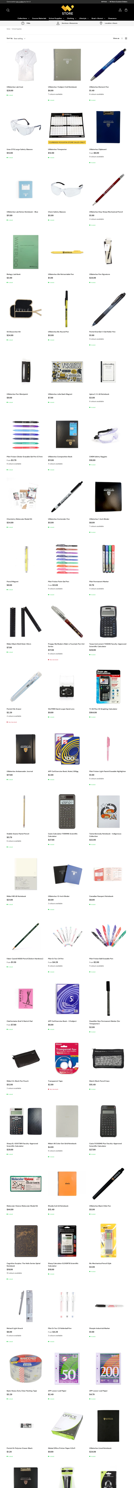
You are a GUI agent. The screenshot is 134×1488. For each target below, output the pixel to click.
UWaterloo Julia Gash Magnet (60, 394)
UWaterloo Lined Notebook (100, 1448)
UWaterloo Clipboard (97, 149)
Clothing (70, 18)
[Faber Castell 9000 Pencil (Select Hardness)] (26, 936)
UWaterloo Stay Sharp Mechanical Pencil (106, 212)
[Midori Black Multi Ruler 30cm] (26, 622)
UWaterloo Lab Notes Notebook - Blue (22, 212)
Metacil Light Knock (15, 1328)
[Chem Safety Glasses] (67, 190)
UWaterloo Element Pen (99, 87)
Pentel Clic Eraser (14, 709)
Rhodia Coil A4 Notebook (58, 1206)
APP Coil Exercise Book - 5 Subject (62, 1021)
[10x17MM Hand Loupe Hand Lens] (67, 687)
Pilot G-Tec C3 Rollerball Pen (60, 1328)
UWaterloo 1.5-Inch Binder (59, 896)
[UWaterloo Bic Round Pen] (67, 309)
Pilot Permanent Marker (99, 581)
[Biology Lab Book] (26, 252)
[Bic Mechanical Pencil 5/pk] (108, 1241)
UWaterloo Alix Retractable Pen (61, 274)
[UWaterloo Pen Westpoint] (26, 372)
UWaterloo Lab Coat (15, 87)
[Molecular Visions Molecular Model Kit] (26, 1184)
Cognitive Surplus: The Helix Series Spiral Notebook (23, 1264)
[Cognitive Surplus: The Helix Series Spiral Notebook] (26, 1241)
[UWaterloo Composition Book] (67, 434)
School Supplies (55, 18)
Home (8, 29)
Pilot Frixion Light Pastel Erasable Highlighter (107, 771)
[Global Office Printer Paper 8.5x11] (67, 1426)
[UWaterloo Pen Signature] (108, 252)
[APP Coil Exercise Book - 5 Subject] (67, 999)
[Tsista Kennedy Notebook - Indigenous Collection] (108, 812)
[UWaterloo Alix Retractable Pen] (67, 252)
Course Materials (39, 18)
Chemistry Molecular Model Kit (19, 519)
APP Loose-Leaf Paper (57, 1391)
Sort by (10, 38)
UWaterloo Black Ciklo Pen (100, 1206)
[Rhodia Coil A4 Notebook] (67, 1184)
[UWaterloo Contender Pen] (67, 497)
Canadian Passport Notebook (101, 896)
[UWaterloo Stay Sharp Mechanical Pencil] (108, 190)
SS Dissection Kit (14, 332)
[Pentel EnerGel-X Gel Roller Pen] (108, 309)
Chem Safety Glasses (57, 212)
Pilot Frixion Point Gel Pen (58, 581)
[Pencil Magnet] (26, 559)
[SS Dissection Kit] (26, 309)
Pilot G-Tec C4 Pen (56, 959)
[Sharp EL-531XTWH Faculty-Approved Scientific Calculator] (26, 1121)
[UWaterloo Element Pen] (108, 65)
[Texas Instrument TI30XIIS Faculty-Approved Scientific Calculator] (108, 622)
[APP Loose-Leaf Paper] (67, 1368)
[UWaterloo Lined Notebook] (108, 1426)
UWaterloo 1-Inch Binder (99, 519)
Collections (22, 18)
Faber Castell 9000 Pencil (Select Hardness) (25, 959)
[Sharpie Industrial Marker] (108, 1306)
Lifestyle (82, 18)
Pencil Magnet (12, 581)
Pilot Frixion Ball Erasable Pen (101, 959)
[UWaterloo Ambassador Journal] (26, 749)
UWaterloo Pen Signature (99, 274)
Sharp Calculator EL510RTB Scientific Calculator (63, 1264)
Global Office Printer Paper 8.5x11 (61, 1448)
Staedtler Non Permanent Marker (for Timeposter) (104, 1022)
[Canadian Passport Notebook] (108, 874)
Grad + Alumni (97, 18)
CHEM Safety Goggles (98, 457)
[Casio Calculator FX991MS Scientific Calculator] (67, 812)
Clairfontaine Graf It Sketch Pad (19, 1021)
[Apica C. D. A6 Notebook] (108, 372)
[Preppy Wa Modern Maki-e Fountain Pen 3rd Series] (67, 622)
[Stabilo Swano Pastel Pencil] (26, 812)
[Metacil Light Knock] (26, 1306)
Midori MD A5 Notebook (16, 896)
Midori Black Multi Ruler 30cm (19, 644)
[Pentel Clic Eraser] (26, 687)
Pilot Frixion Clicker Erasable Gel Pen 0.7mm (25, 457)
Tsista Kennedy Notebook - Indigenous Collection (105, 835)
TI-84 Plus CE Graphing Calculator (103, 709)
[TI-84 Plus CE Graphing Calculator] (108, 687)
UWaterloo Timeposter (57, 149)
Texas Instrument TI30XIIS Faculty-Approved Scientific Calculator (107, 645)
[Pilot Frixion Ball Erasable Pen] (108, 936)
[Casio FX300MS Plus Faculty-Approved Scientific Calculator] (108, 1121)
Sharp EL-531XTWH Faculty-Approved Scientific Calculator (22, 1144)
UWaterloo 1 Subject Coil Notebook (62, 87)
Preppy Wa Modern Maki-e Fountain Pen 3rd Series (66, 645)
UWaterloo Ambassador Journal (20, 771)
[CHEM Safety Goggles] (108, 434)
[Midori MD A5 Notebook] (26, 874)
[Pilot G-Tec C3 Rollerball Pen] (67, 1306)
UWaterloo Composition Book (60, 457)
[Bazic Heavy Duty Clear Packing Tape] (26, 1368)
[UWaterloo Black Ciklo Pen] (108, 1184)
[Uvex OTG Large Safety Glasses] (26, 127)
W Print (104, 2)
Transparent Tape (55, 1081)
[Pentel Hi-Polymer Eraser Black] (26, 1426)
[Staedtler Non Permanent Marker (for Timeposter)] (108, 999)
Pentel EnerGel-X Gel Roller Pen (102, 332)
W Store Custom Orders (118, 2)
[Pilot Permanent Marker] (108, 559)
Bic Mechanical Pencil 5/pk (100, 1263)
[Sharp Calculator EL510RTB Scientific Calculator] (67, 1241)
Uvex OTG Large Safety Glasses (20, 149)
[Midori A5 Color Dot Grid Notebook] (67, 1121)
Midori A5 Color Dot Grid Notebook (62, 1143)
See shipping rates (34, 2)
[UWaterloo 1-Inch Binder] (108, 497)
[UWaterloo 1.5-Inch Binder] (67, 874)
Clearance (112, 18)
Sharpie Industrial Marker (99, 1328)
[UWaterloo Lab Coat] (26, 65)
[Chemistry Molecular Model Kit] (26, 497)
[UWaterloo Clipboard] (108, 127)
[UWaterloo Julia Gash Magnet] (67, 372)
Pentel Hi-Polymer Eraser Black (19, 1448)
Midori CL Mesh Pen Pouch (18, 1081)
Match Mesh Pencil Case (99, 1081)
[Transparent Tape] (67, 1059)
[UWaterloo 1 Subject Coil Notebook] (67, 65)
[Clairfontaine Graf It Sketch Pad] (26, 999)
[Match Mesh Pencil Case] (108, 1059)
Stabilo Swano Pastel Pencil (18, 834)
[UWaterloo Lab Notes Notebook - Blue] (26, 190)
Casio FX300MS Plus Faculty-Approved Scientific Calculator (105, 1144)
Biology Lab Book (14, 274)
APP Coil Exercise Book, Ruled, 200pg (63, 771)
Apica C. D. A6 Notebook (99, 394)
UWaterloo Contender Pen (59, 519)
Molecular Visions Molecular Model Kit (22, 1206)
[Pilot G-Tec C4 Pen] (67, 936)
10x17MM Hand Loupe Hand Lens (61, 709)
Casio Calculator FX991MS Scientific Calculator (63, 835)
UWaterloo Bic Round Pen (58, 332)
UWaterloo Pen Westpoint (17, 394)
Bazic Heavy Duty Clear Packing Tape (22, 1391)
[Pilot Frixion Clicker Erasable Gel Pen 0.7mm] (26, 434)
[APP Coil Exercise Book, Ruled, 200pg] (67, 749)
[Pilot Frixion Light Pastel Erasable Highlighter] (108, 749)
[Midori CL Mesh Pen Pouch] (26, 1059)
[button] (126, 10)
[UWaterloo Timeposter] (67, 127)
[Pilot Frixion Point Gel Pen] (67, 559)
